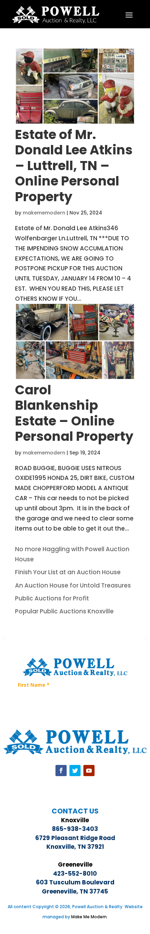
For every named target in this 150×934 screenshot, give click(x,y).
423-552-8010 (75, 873)
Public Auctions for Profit (52, 598)
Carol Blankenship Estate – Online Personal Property (74, 413)
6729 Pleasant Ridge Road (75, 838)
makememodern (44, 212)
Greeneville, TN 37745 (75, 891)
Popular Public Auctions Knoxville (64, 611)
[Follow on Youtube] (89, 770)
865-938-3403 (75, 829)
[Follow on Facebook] (61, 770)
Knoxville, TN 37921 (75, 846)
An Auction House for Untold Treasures (73, 585)
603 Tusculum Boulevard (75, 882)
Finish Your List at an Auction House (68, 572)
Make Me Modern (89, 917)
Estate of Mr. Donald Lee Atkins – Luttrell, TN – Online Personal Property (74, 165)
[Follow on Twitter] (75, 770)
